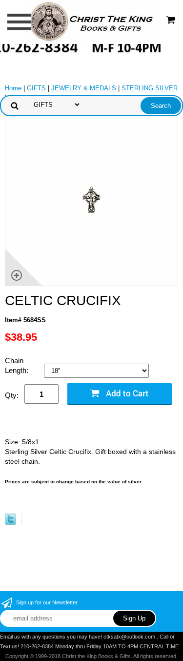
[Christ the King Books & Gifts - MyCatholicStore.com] (91, 21)
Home (13, 88)
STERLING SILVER (150, 88)
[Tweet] (10, 522)
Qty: (12, 395)
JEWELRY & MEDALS (83, 88)
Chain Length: (17, 365)
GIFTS (36, 88)
